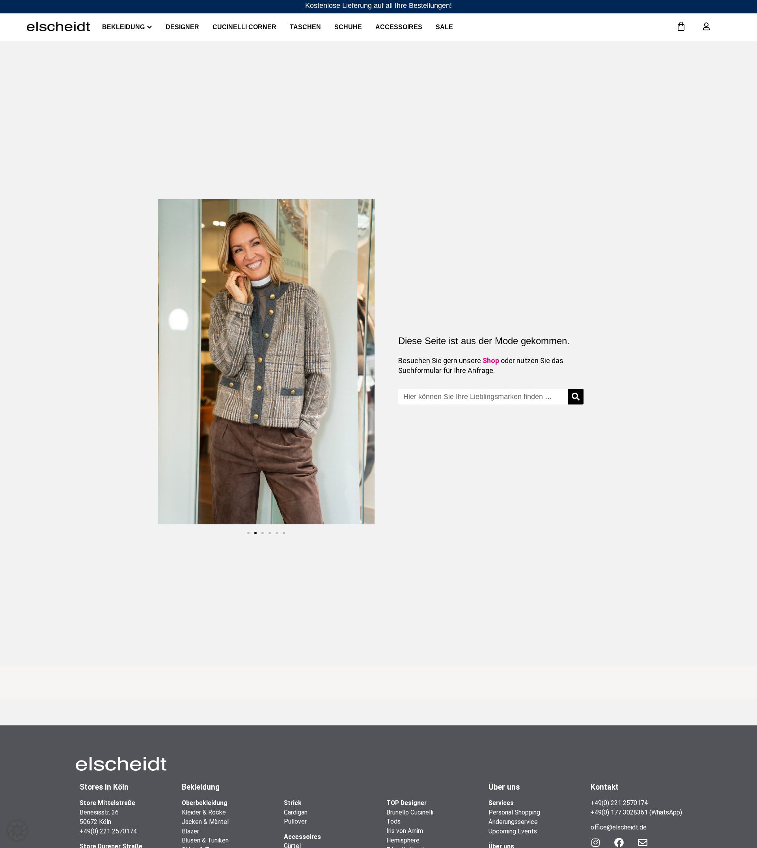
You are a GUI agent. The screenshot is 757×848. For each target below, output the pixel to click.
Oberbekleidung (204, 803)
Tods (393, 821)
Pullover (295, 821)
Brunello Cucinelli (409, 812)
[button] (248, 533)
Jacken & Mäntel (205, 822)
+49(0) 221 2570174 (108, 831)
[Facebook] (619, 842)
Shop (491, 360)
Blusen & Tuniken (205, 840)
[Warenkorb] (681, 27)
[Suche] (576, 396)
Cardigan (296, 812)
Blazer (190, 831)
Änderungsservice (513, 822)
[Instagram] (595, 842)
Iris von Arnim (404, 831)
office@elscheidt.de (619, 827)
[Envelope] (642, 842)
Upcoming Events (513, 831)
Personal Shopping (514, 812)
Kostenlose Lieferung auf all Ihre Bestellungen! (378, 5)
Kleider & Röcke (204, 812)
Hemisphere (403, 840)
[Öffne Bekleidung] (149, 27)
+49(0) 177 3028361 (619, 812)
